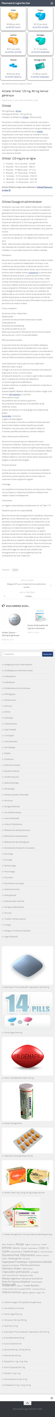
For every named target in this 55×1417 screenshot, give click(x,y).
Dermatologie (9, 747)
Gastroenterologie (11, 783)
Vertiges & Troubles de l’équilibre (17, 931)
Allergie (20, 1244)
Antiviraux (8, 706)
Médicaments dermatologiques (16, 842)
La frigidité (34, 1272)
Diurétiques (9, 759)
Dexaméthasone (16, 1252)
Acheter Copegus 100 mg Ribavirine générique (22, 1302)
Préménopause (36, 1282)
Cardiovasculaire (10, 724)
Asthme (16, 1248)
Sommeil (7, 913)
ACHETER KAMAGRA (40, 52)
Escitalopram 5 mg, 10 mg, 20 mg (17, 1385)
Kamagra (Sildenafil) (12, 806)
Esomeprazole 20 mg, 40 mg (15, 1379)
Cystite (6, 1251)
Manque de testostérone (32, 1278)
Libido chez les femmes (10, 1275)
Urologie (7, 925)
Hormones (8, 800)
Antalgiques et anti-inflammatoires (18, 664)
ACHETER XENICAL (13, 77)
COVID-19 (43, 1248)
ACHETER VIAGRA (40, 27)
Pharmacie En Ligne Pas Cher (16, 3)
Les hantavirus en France (14, 1308)
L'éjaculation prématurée (16, 1271)
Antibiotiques (9, 682)
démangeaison (15, 394)
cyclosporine (33, 272)
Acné (4, 1244)
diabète (40, 131)
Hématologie (9, 789)
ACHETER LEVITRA (13, 52)
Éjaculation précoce (11, 771)
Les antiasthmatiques (12, 812)
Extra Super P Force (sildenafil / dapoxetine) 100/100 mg (26, 987)
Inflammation (27, 1269)
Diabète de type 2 (31, 1251)
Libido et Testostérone (13, 824)
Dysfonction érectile (12, 765)
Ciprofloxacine (33, 1248)
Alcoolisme (11, 1244)
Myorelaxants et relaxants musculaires (19, 848)
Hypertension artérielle (40, 1261)
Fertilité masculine (11, 777)
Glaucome (45, 1255)
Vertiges (38, 1293)
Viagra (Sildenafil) (11, 936)
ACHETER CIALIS (13, 27)
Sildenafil (9, 1285)
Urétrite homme (11, 1292)
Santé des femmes (11, 889)
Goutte (4, 1259)
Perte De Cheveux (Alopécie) (16, 1281)
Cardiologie (8, 718)
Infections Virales (11, 1268)
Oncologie (8, 860)
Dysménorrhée (10, 1255)
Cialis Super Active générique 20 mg (18, 1156)
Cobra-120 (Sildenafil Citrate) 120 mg (19, 1078)
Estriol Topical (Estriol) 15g (14, 1367)
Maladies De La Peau (26, 1275)
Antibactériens (10, 676)
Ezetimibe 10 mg (11, 1326)
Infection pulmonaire (30, 1265)
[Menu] (52, 3)
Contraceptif (9, 735)
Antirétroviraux (10, 700)
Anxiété (44, 1244)
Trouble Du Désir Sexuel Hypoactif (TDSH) (16, 1289)
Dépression (27, 1255)
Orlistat (26, 117)
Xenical (18, 111)
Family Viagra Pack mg (13, 1032)
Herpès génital (14, 1258)
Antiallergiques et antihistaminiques (18, 670)
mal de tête (6, 416)
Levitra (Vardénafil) (11, 818)
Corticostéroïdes (10, 741)
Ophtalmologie (10, 866)
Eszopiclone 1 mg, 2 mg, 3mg (16, 1361)
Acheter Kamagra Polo (13, 1123)
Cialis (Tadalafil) (10, 729)
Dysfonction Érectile (46, 1252)
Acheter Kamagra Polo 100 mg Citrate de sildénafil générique (28, 1234)
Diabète (7, 753)
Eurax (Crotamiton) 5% (12, 1344)
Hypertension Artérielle (10, 1265)
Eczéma (38, 1255)
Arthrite (7, 712)
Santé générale (10, 895)
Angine (27, 1244)
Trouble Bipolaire (31, 1285)
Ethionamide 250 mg (12, 1355)
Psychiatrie (8, 877)
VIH (43, 1293)
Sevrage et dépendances (14, 907)
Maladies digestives (11, 1278)
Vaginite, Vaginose (28, 1293)
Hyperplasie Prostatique (15, 1261)
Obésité (15, 570)
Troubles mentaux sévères (15, 919)
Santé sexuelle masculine (14, 901)
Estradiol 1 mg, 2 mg (12, 1373)
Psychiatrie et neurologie (14, 883)
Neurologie (8, 854)
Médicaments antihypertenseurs (17, 830)
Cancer (24, 1248)
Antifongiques (9, 694)
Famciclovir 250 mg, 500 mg (15, 1320)
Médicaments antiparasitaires (16, 836)
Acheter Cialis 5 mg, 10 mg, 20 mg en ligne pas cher (24, 1192)
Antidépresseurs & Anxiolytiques (17, 84)
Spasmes (19, 1286)
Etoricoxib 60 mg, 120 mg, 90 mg (17, 1349)
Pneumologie (9, 871)
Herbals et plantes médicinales (16, 795)
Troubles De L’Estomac (38, 1289)
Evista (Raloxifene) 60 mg (14, 1338)
